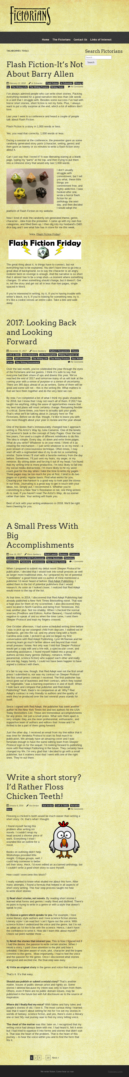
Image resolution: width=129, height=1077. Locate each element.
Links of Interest (101, 39)
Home (45, 39)
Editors (10, 558)
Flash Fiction (52, 83)
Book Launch (51, 554)
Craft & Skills (13, 354)
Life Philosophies (48, 354)
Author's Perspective (59, 350)
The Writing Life (19, 87)
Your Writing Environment (27, 362)
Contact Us (80, 39)
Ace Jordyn (34, 805)
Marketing (69, 558)
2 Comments (77, 561)
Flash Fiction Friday (48, 234)
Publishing (25, 561)
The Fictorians (61, 39)
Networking (12, 561)
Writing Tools (57, 87)
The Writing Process (39, 87)
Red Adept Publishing (60, 581)
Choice (75, 350)
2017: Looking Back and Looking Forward (41, 332)
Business (63, 554)
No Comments (77, 86)
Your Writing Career (56, 561)
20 (48, 1057)
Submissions (38, 561)
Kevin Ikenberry (39, 350)
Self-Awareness (22, 358)
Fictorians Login (115, 1071)
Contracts (74, 554)
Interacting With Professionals (30, 558)
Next (55, 1057)
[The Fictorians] (30, 23)
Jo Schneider (36, 83)
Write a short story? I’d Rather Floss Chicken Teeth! (43, 787)
